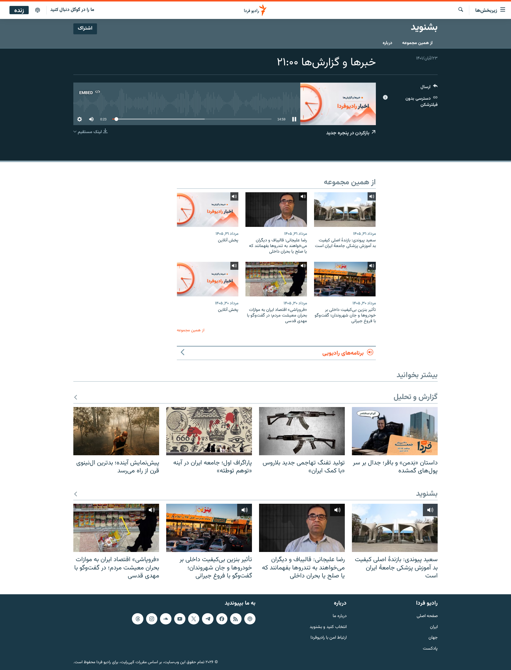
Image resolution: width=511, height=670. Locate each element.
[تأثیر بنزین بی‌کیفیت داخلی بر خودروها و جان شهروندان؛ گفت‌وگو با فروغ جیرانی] (345, 279)
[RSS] (235, 618)
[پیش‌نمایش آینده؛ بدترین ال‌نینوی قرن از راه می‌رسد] (116, 431)
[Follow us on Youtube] (179, 618)
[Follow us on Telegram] (207, 618)
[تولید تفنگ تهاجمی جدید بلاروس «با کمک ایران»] (302, 431)
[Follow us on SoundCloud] (165, 618)
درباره (387, 43)
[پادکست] (37, 10)
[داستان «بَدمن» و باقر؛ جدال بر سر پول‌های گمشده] (395, 431)
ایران (434, 627)
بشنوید (427, 494)
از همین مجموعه (417, 43)
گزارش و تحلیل (416, 397)
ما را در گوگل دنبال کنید (72, 10)
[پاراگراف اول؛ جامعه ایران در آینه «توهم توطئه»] (209, 431)
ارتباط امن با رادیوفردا (329, 638)
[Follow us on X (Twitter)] (193, 618)
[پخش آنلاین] (207, 209)
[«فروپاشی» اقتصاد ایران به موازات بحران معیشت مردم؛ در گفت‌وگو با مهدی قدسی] (276, 279)
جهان (433, 638)
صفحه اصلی (427, 616)
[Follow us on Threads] (137, 618)
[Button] (429, 88)
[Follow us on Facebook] (221, 618)
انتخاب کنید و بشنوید (328, 627)
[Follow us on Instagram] (151, 618)
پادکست (430, 649)
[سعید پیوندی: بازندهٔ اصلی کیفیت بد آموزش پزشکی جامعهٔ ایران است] (345, 209)
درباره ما (340, 616)
